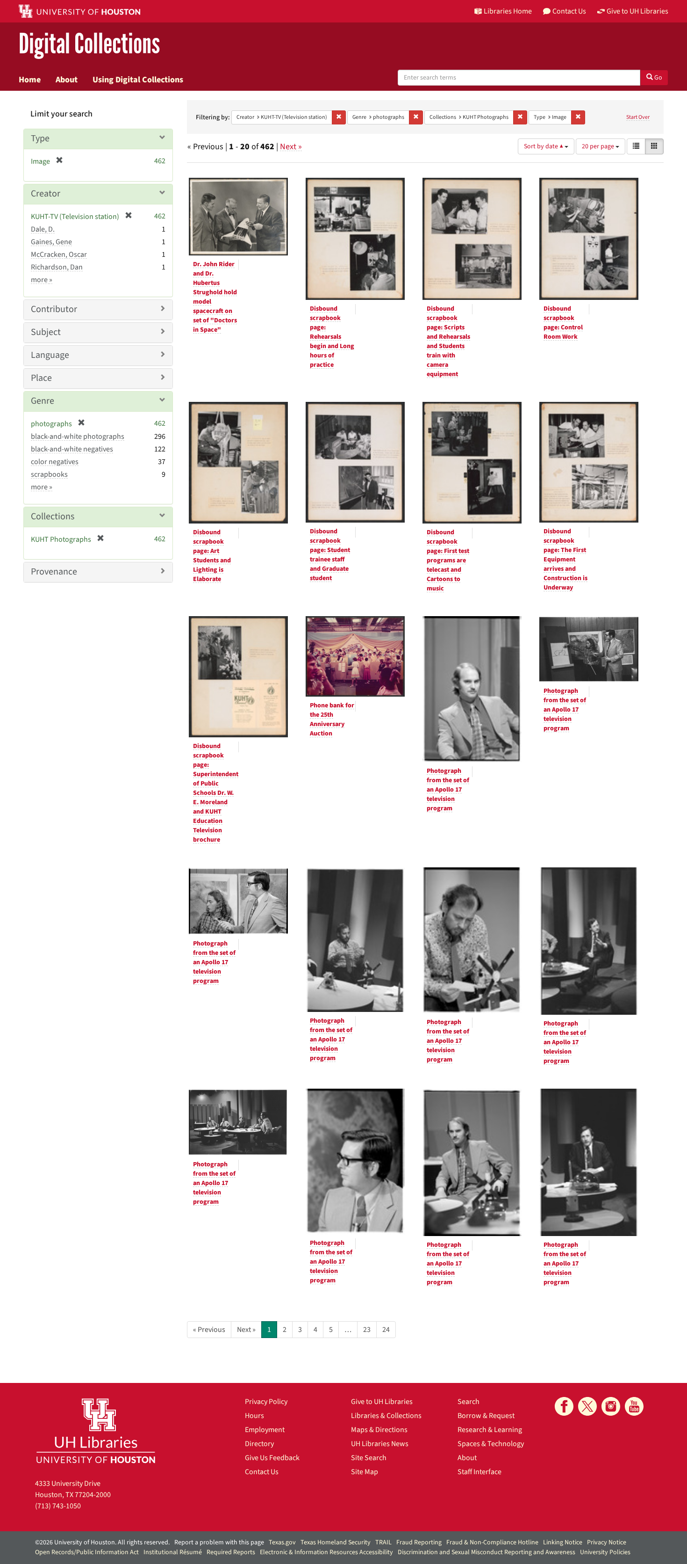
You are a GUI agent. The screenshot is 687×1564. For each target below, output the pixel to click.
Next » (291, 147)
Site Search (368, 1458)
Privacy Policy (266, 1402)
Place (41, 378)
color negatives (55, 462)
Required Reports (231, 1552)
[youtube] (634, 1406)
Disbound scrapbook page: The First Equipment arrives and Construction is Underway (565, 559)
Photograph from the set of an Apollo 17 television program (448, 789)
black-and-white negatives (72, 449)
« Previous (209, 1329)
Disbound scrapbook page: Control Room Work (563, 323)
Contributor (54, 309)
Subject (46, 332)
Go (657, 77)
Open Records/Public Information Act (87, 1552)
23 (367, 1329)
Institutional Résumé (172, 1552)
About (67, 79)
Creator (45, 193)
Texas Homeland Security (336, 1542)
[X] (587, 1406)
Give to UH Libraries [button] (637, 11)
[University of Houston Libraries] (96, 1430)
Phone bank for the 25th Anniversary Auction (332, 719)
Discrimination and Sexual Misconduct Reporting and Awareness (486, 1552)
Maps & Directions (379, 1430)
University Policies (605, 1552)
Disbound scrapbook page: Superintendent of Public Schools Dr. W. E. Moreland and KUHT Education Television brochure (215, 793)
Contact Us (262, 1472)
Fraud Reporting (419, 1542)
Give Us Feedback (272, 1458)
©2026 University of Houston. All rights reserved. (102, 1542)
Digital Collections (89, 44)
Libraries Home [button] (508, 11)
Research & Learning (490, 1430)
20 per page (598, 146)
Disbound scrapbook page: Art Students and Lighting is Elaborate (212, 556)
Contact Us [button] (569, 11)
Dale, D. (43, 229)
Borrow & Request (486, 1416)
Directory (259, 1444)
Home (30, 79)
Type (40, 138)
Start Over (638, 117)
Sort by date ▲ (544, 146)
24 (386, 1329)
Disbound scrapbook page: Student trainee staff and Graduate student (330, 555)
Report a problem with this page (219, 1542)
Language (50, 355)
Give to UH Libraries (382, 1402)
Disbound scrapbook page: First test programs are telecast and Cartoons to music (448, 560)
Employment (265, 1430)
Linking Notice (562, 1542)
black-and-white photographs (77, 436)
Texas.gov (282, 1542)
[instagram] (610, 1406)
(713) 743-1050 (58, 1506)
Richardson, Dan (57, 267)
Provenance (54, 571)
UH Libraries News (379, 1444)
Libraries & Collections (386, 1416)
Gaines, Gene (51, 242)
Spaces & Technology (491, 1444)
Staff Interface (479, 1472)
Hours (254, 1416)
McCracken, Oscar (59, 254)
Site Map (364, 1472)
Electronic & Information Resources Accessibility (326, 1552)
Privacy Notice (606, 1542)
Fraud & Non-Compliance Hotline (492, 1542)
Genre (42, 400)
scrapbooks (49, 474)
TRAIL (383, 1542)
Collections (52, 516)
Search (468, 1402)
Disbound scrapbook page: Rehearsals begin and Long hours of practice (332, 337)
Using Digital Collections (138, 79)
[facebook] (564, 1406)
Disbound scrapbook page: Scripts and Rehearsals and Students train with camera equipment (448, 341)
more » (41, 280)
